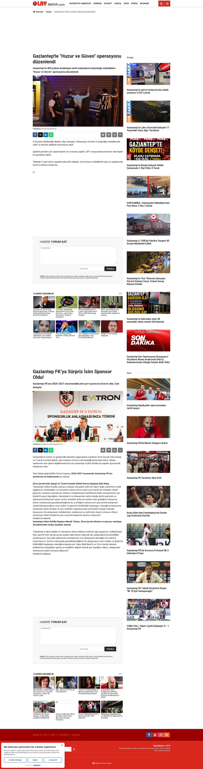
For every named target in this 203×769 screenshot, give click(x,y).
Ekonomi (144, 3)
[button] (108, 134)
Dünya (134, 3)
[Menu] (167, 4)
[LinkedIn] (45, 134)
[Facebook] (35, 134)
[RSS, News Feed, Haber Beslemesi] (167, 734)
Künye (45, 735)
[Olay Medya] (48, 3)
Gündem (97, 3)
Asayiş (117, 3)
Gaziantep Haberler (80, 3)
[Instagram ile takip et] (161, 734)
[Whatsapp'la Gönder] (51, 134)
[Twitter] (40, 134)
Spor (126, 3)
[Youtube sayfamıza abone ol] (155, 734)
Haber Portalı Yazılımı (103, 763)
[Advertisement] (101, 33)
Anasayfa (39, 12)
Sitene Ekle (76, 735)
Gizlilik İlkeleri (63, 735)
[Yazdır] (103, 134)
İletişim (53, 735)
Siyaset (108, 3)
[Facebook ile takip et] (149, 734)
